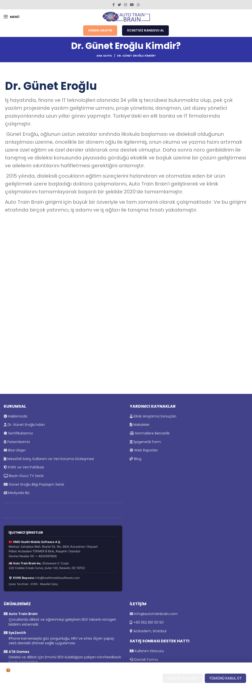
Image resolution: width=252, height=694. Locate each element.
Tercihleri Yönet (140, 678)
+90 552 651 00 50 (148, 622)
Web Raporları (145, 450)
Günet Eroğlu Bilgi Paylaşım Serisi (36, 484)
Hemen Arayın (100, 30)
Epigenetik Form (147, 441)
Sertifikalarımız (20, 433)
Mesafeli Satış (49, 584)
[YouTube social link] (131, 4)
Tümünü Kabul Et (225, 678)
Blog (137, 458)
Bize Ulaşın (16, 450)
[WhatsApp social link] (138, 4)
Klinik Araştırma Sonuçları (154, 416)
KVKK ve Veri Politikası (25, 467)
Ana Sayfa (104, 56)
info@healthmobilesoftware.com (57, 578)
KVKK (34, 584)
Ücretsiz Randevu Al (145, 30)
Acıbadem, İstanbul (149, 631)
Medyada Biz (18, 492)
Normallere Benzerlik (152, 433)
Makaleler (141, 424)
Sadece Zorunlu (182, 678)
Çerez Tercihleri (19, 584)
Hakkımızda (17, 416)
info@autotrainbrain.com (156, 613)
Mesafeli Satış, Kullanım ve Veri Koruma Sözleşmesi (50, 458)
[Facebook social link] (113, 4)
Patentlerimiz (18, 441)
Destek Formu (145, 659)
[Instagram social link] (125, 4)
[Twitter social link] (119, 4)
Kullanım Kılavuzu (149, 650)
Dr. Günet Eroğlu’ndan (26, 424)
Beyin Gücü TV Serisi (26, 475)
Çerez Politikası (48, 686)
